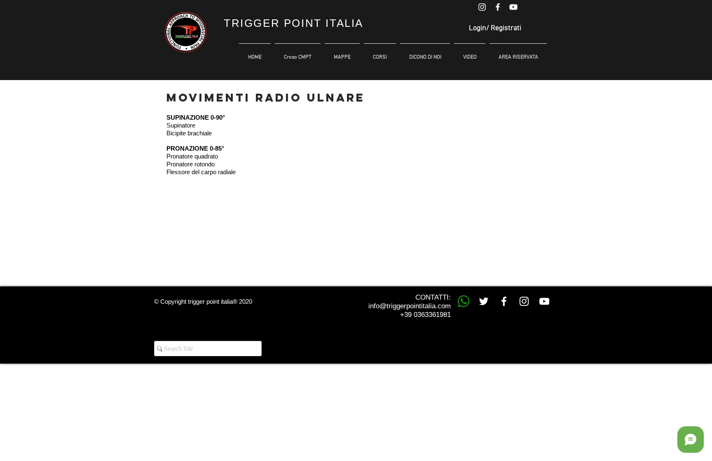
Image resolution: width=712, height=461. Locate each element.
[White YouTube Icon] (513, 7)
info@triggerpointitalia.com (409, 306)
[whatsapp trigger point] (463, 301)
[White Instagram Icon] (482, 7)
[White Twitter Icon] (484, 301)
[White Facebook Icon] (498, 7)
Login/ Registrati (495, 28)
